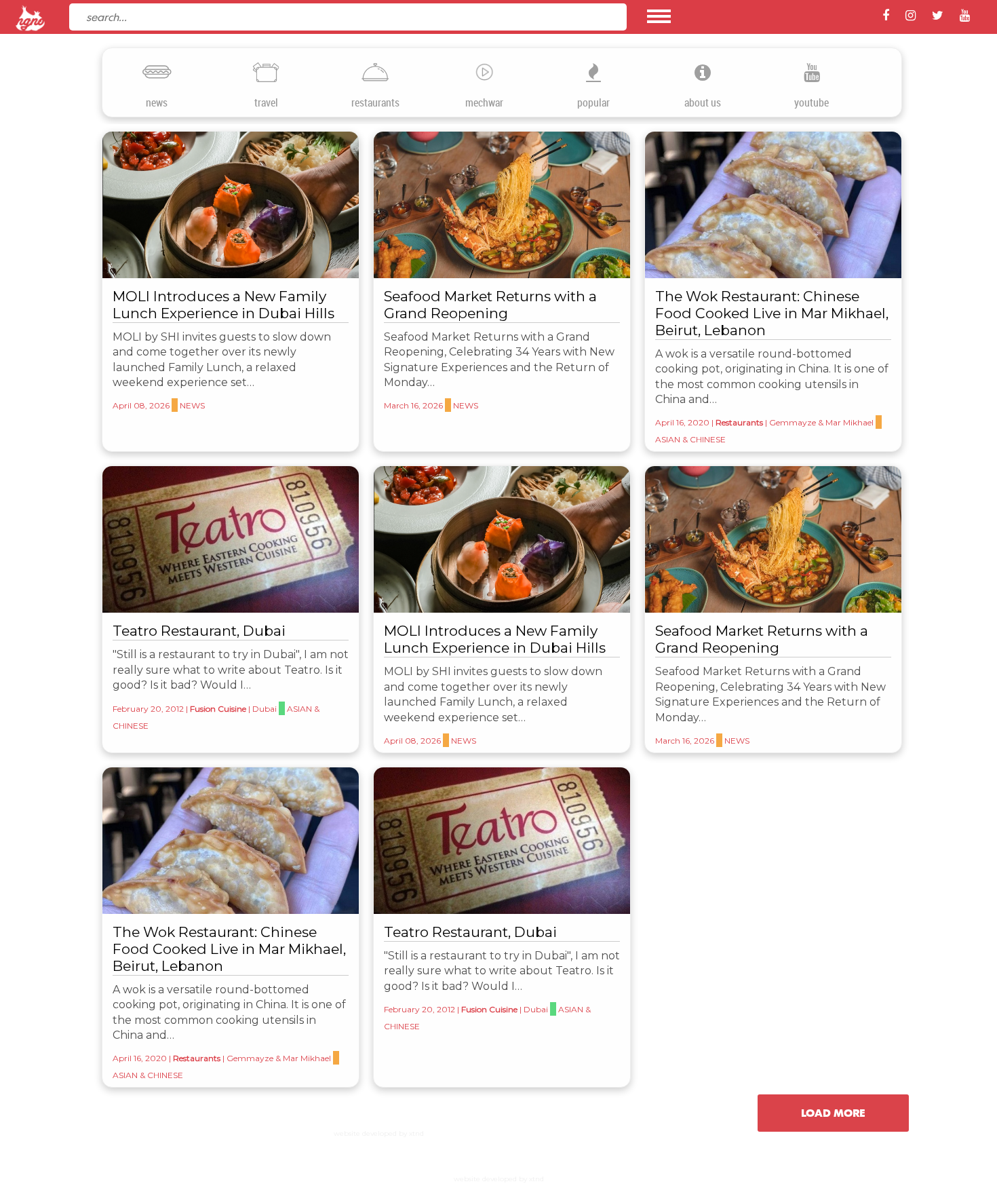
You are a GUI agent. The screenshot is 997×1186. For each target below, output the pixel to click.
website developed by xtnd (379, 1133)
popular (593, 103)
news (157, 103)
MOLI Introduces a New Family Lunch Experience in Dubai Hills (223, 305)
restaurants (375, 103)
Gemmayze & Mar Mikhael (821, 422)
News (192, 405)
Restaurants (739, 422)
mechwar (484, 103)
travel (266, 103)
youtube (811, 103)
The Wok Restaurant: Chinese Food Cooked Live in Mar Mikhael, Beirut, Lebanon (771, 313)
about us (702, 103)
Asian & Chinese (690, 439)
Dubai (264, 709)
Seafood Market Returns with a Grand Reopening (490, 305)
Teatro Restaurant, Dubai (199, 630)
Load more (833, 1113)
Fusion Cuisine (218, 709)
